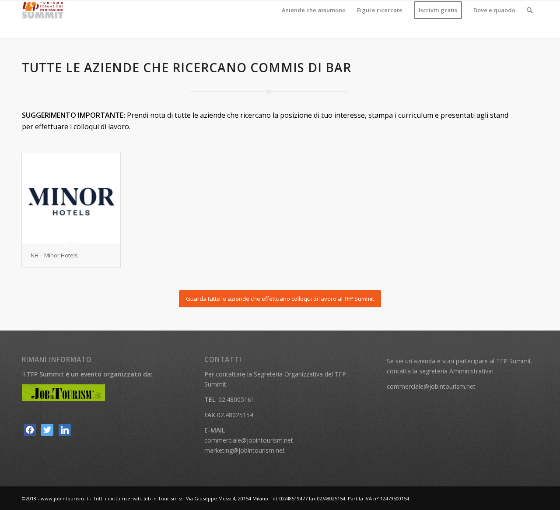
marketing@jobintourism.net (244, 450)
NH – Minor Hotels (54, 255)
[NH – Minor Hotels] (71, 197)
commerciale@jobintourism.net (248, 440)
